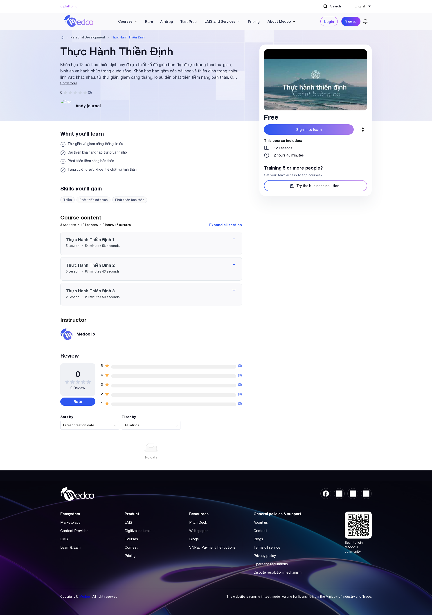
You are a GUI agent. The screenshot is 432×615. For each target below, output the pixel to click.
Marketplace (70, 522)
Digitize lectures (138, 531)
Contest (131, 547)
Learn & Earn (70, 547)
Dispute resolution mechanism (278, 572)
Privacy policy (265, 556)
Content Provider (74, 531)
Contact (260, 531)
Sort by (66, 417)
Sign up (351, 21)
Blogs (194, 539)
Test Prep (188, 21)
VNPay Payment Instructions (212, 547)
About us (261, 522)
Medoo (84, 596)
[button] (151, 243)
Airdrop (166, 21)
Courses (131, 539)
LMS (64, 539)
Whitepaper (198, 531)
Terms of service (267, 547)
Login (329, 21)
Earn (149, 21)
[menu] (207, 21)
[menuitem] (126, 21)
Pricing (254, 21)
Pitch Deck (198, 522)
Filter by (129, 417)
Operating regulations (271, 564)
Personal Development (87, 37)
